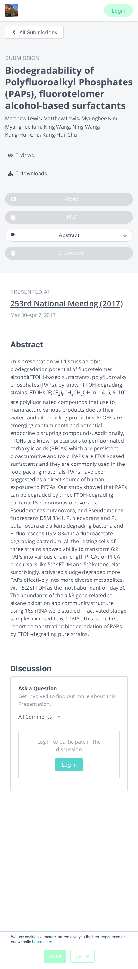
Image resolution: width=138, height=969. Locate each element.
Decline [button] (82, 956)
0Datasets (71, 253)
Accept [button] (55, 956)
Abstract (69, 235)
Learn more (42, 941)
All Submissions (38, 32)
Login (118, 10)
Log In (69, 765)
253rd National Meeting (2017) (66, 303)
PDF (72, 217)
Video (72, 199)
